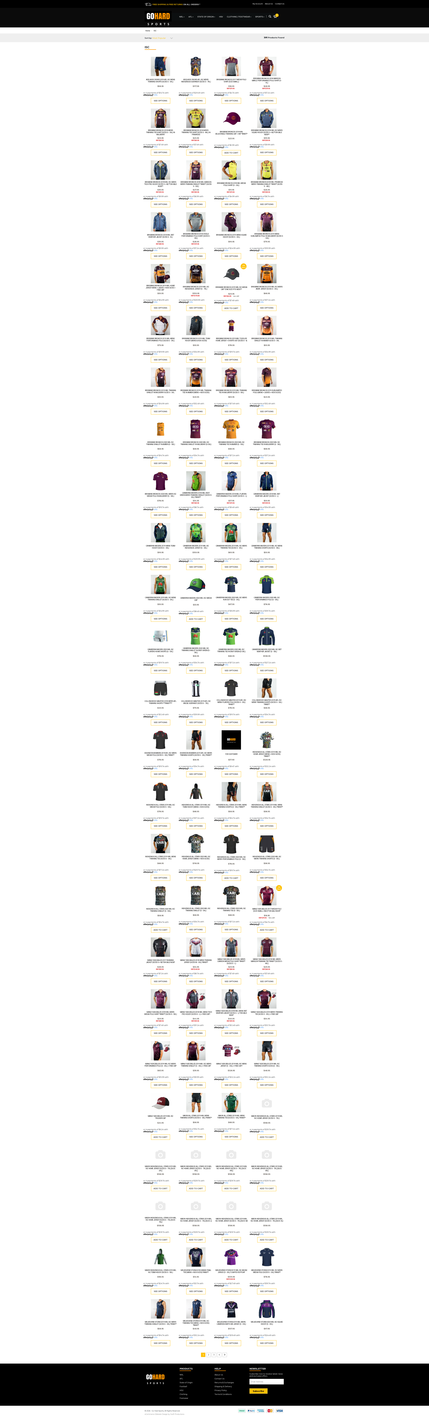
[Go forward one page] (225, 1355)
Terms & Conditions (223, 1394)
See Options (160, 101)
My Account (257, 4)
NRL (181, 17)
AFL (190, 17)
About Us (269, 4)
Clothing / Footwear (238, 17)
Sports (259, 17)
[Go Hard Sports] (158, 18)
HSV (221, 17)
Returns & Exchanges (224, 1383)
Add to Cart (231, 153)
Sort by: (148, 38)
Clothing (183, 1394)
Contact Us (279, 4)
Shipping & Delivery (223, 1386)
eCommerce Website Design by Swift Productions (164, 1414)
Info (155, 95)
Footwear (184, 1398)
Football (183, 1386)
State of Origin (205, 17)
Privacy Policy (220, 1390)
